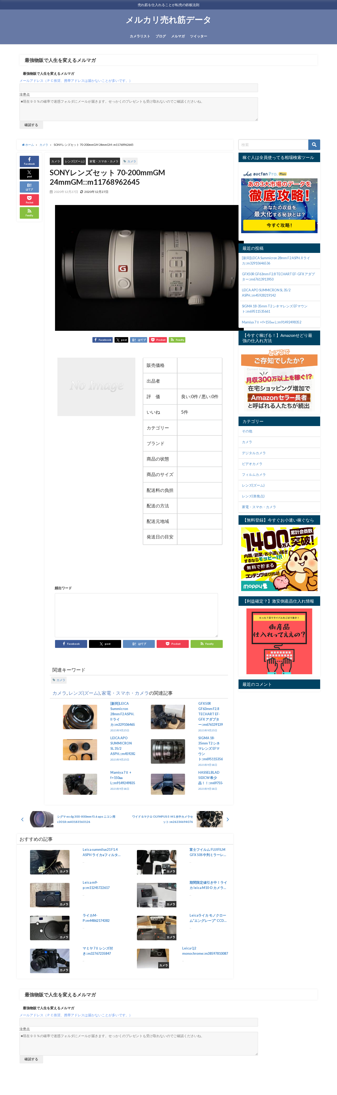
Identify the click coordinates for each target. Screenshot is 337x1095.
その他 (247, 431)
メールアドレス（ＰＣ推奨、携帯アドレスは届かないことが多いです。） (75, 81)
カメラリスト (140, 36)
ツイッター (198, 36)
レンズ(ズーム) (75, 161)
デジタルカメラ (254, 453)
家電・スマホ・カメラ (104, 161)
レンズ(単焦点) (253, 496)
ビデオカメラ (252, 464)
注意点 (24, 95)
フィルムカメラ (254, 475)
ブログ (161, 36)
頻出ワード (63, 588)
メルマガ (178, 36)
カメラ (55, 161)
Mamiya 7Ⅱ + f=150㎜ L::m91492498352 (271, 322)
